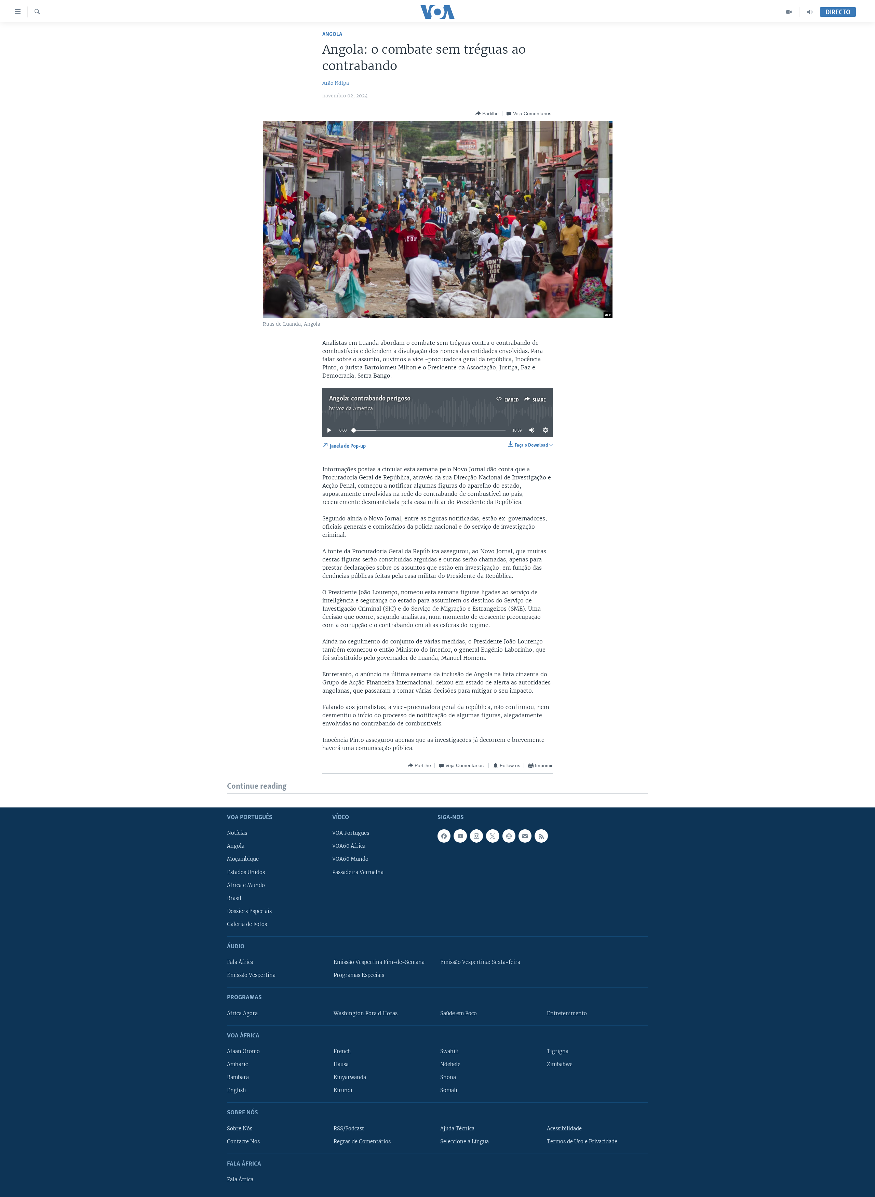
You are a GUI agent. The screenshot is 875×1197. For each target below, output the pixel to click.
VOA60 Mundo (350, 859)
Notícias (237, 833)
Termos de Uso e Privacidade (582, 1141)
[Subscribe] (525, 835)
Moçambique (243, 859)
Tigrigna (557, 1051)
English (236, 1090)
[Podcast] (508, 835)
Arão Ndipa (335, 83)
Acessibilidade (564, 1128)
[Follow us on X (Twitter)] (492, 835)
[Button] (487, 113)
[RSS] (541, 835)
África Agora (242, 1013)
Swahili (449, 1051)
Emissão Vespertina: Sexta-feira (480, 962)
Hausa (341, 1064)
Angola (332, 34)
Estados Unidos (246, 872)
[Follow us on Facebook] (444, 835)
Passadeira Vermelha (357, 872)
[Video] (789, 12)
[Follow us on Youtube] (460, 835)
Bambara (238, 1077)
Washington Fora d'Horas (366, 1013)
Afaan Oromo (243, 1051)
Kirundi (343, 1090)
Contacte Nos (243, 1141)
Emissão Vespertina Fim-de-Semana (379, 962)
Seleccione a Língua (464, 1141)
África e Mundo (246, 885)
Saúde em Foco (458, 1013)
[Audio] (809, 12)
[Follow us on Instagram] (476, 835)
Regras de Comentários (362, 1141)
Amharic (237, 1064)
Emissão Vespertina (251, 975)
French (342, 1051)
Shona (448, 1077)
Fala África (240, 962)
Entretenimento (567, 1013)
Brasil (234, 898)
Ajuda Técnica (457, 1128)
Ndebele (450, 1064)
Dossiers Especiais (249, 911)
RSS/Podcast (349, 1128)
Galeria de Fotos (247, 924)
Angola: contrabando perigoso (369, 398)
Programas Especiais (359, 975)
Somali (448, 1090)
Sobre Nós (239, 1128)
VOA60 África (348, 846)
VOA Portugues (350, 833)
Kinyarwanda (350, 1077)
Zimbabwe (560, 1064)
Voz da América (354, 408)
